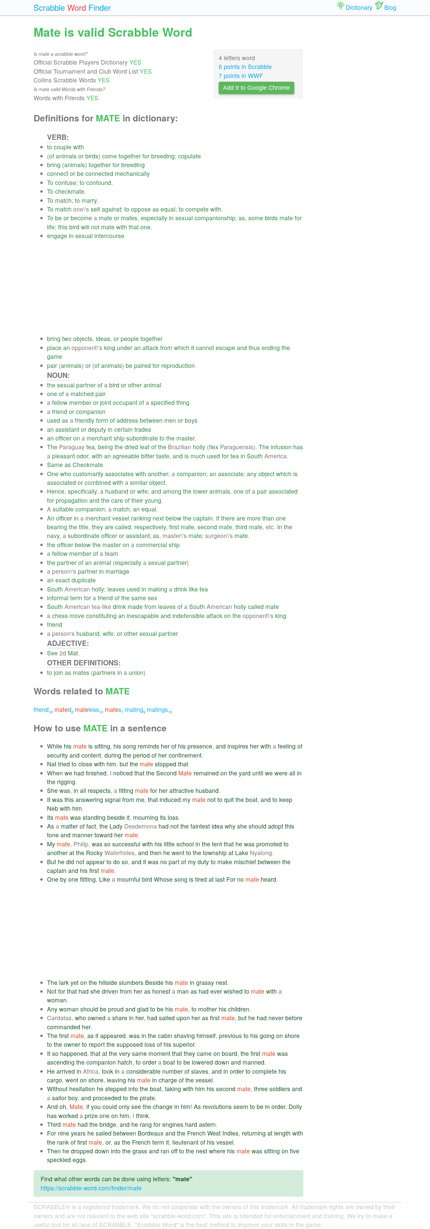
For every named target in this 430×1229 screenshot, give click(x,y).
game (54, 356)
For (230, 879)
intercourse (109, 235)
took (107, 1071)
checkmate (69, 191)
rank (63, 1142)
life (51, 227)
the (286, 347)
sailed (167, 1017)
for (145, 156)
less (89, 709)
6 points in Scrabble (245, 66)
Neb (52, 808)
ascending (61, 1062)
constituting (101, 615)
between (151, 420)
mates (129, 218)
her (165, 746)
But (51, 861)
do (116, 861)
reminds (148, 746)
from (166, 347)
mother (207, 1009)
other (135, 385)
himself (206, 1035)
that (134, 227)
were (281, 773)
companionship (215, 218)
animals (66, 156)
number (172, 1071)
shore (292, 1035)
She (52, 790)
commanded (63, 1027)
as (156, 209)
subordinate (142, 438)
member (80, 402)
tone (53, 835)
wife (142, 491)
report (97, 1044)
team (111, 553)
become (81, 218)
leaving (116, 1080)
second (207, 527)
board (229, 1053)
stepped (116, 1088)
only (124, 1106)
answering (89, 799)
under (124, 347)
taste (162, 456)
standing (94, 817)
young (153, 500)
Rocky (94, 852)
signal (113, 799)
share (119, 1017)
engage (57, 235)
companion (90, 411)
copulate (189, 156)
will (85, 227)
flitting (88, 879)
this (63, 227)
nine (63, 1133)
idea (217, 826)
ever (216, 991)
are (240, 518)
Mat (73, 653)
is (186, 456)
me (140, 799)
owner (72, 1044)
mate (105, 218)
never (276, 1017)
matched (82, 393)
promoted (269, 844)
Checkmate (88, 464)
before (293, 1017)
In (279, 527)
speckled (59, 1159)
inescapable (143, 615)
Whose (163, 879)
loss (173, 817)
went (178, 852)
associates (119, 473)
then (156, 852)
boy (73, 1097)
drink (180, 589)
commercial (151, 544)
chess (60, 615)
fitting (126, 790)
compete (197, 209)
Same (55, 464)
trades (142, 429)
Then (54, 1151)
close (85, 764)
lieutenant (185, 1142)
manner (82, 835)
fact (91, 826)
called (123, 527)
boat (251, 799)
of (51, 156)
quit (229, 799)
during (112, 755)
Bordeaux (151, 1133)
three (261, 1088)
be (80, 173)
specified (163, 402)
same (138, 597)
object (266, 473)
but (124, 764)
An (50, 518)
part (174, 861)
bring (53, 164)
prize (91, 1115)
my (186, 799)
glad (142, 1009)
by (63, 879)
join (58, 672)
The (52, 447)
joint (105, 402)
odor (82, 456)
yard (245, 773)
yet (75, 982)
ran (165, 1151)
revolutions (217, 1106)
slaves (199, 1071)
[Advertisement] (175, 287)
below (173, 518)
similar (138, 482)
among (172, 491)
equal (168, 209)
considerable (143, 1071)
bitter (148, 456)
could (109, 1106)
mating (135, 709)
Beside (154, 982)
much (197, 456)
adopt (275, 826)
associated (61, 482)
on (76, 438)
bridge (107, 1124)
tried (64, 764)
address (127, 420)
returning (254, 1133)
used (53, 420)
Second (166, 773)
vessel (120, 518)
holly (199, 447)
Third (54, 1124)
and (242, 347)
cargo (54, 1080)
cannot (205, 347)
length (282, 1133)
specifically (82, 491)
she (242, 826)
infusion (281, 447)
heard (268, 879)
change (163, 1106)
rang (146, 1124)
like (193, 589)
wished (233, 991)
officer (63, 438)
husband (116, 491)
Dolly (295, 1106)
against (111, 209)
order (149, 1062)
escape (225, 347)
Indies (230, 1133)
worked (68, 1115)
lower (200, 491)
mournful (128, 879)
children (238, 1009)
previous (230, 1035)
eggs (79, 1159)
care (117, 500)
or (81, 156)
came (204, 1053)
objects (82, 338)
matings (159, 709)
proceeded (107, 1097)
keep (285, 799)
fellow (60, 402)
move (77, 615)
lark (64, 982)
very (124, 1053)
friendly (84, 420)
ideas (103, 338)
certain (123, 429)
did (70, 861)
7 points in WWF (241, 75)
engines (172, 1124)
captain (203, 518)
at (71, 852)
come (109, 156)
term (76, 597)
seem (240, 1106)
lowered (202, 1062)
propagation (72, 500)
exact (62, 580)
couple (63, 147)
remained (206, 773)
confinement (185, 755)
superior (184, 1044)
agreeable (126, 456)
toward (103, 835)
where (217, 1151)
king (109, 347)
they (97, 527)
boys (191, 420)
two (67, 338)
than (268, 518)
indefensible (188, 615)
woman (57, 1000)
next (158, 518)
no (163, 861)
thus (254, 347)
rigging (66, 781)
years (78, 1133)
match (63, 200)
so (107, 844)
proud (116, 1009)
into (133, 1088)
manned (253, 1062)
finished (96, 773)
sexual (184, 218)
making (157, 589)
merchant (99, 438)
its (163, 817)
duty (203, 861)
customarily (88, 473)
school (185, 844)
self (95, 209)
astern (207, 1124)
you (96, 1106)
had (79, 773)
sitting (102, 746)
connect (57, 173)
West (214, 1133)
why (230, 826)
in (171, 218)
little (169, 844)
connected (99, 173)
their (137, 500)
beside (116, 817)
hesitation (82, 1088)
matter (69, 826)
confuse (65, 182)
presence (199, 746)
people (130, 338)
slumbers (131, 982)
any (252, 473)
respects (99, 790)
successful (126, 844)
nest (221, 982)
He (51, 1071)
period (141, 755)
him (111, 764)
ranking (141, 518)
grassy (205, 982)
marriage (117, 571)
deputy (97, 429)
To (50, 182)
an (66, 347)
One (52, 473)
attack (150, 347)
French (196, 1133)
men (170, 420)
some (255, 218)
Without (57, 1088)
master (185, 438)
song (129, 746)
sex (152, 597)
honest (161, 991)
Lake (241, 852)
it (192, 347)
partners (104, 672)
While (54, 746)
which (181, 347)
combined (98, 482)
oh (62, 1106)
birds (91, 156)
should (257, 826)
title (83, 527)
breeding (163, 156)
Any (52, 1009)
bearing (57, 527)
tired (201, 879)
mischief (245, 861)
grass (139, 1151)
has (298, 447)
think (142, 1115)
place (54, 347)
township (215, 852)
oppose (141, 209)
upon (183, 1017)
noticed (123, 773)
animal (152, 385)
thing (182, 402)
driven (110, 991)
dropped (82, 1151)
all (292, 773)
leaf (144, 447)
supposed (130, 1044)
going (267, 1035)
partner (86, 385)
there (228, 518)
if (87, 1106)
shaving (184, 1035)
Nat (51, 764)
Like (104, 879)
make (224, 861)
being (105, 447)
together (130, 156)
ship (119, 438)
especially (154, 218)
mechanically (132, 173)
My (51, 844)
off (174, 1151)
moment (159, 1053)
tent (217, 844)
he (238, 844)
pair (52, 365)
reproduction (178, 365)
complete (264, 1071)
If (217, 518)
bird (74, 227)
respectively (150, 527)
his (68, 746)
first (174, 527)
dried (131, 447)
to (49, 147)
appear (95, 861)
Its (50, 817)
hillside (108, 982)
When (55, 773)
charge (168, 1080)
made (135, 606)
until (257, 773)
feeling (287, 746)
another (158, 473)
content (91, 755)
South (255, 456)
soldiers (279, 1088)
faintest (200, 826)
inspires (237, 746)
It (48, 799)
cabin (165, 1035)
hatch (125, 1062)
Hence (55, 491)
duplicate (84, 580)
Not (51, 991)
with (78, 147)
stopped (165, 764)
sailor (59, 1097)
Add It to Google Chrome (256, 87)
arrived (65, 1071)
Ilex (213, 447)
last (220, 879)
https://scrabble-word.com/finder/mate (91, 1188)
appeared (113, 1035)
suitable (63, 509)
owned (96, 1017)
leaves (116, 589)
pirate (147, 1097)
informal (58, 597)
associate (231, 473)
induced (170, 799)
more (254, 518)
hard (191, 1124)
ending (271, 347)
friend (59, 411)
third (241, 527)
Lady (116, 826)
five (294, 1151)
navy (53, 535)
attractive (181, 790)
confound (98, 182)
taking (173, 1088)
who (65, 473)
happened (73, 1053)
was (64, 790)
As (50, 826)
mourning (145, 817)
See (52, 653)
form (102, 420)
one (145, 227)
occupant (125, 402)
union (136, 672)
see (136, 1106)
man (183, 991)
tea (90, 447)
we (68, 773)
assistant (67, 429)
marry (89, 200)
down (222, 1062)
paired (142, 365)
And (52, 1106)
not (95, 227)
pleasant (63, 456)
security (57, 755)
